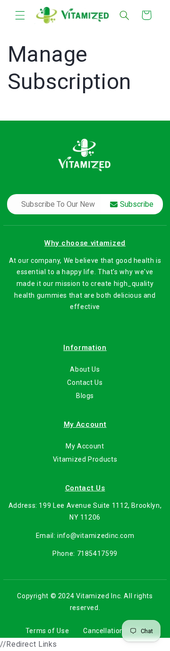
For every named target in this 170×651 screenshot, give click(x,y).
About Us (85, 369)
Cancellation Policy (113, 630)
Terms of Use (47, 630)
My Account (85, 445)
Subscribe (136, 204)
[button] (20, 15)
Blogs (85, 395)
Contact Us (84, 382)
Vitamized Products (85, 459)
